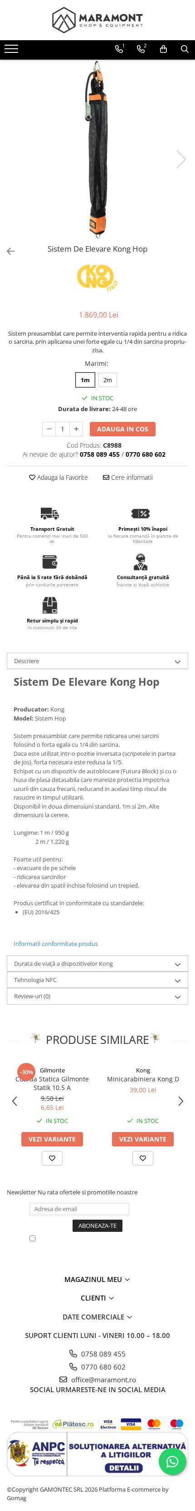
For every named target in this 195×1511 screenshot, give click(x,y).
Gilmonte (52, 1070)
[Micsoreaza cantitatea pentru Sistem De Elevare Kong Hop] (49, 429)
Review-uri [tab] (32, 996)
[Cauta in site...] (185, 49)
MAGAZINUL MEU (94, 1279)
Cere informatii (131, 477)
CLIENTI (94, 1297)
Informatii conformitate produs (56, 944)
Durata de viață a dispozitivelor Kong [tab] (63, 963)
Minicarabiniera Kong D (143, 1079)
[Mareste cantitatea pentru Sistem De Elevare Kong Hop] (76, 429)
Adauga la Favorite (61, 477)
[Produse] (12, 51)
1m (85, 380)
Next (181, 159)
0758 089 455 (102, 1353)
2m (107, 380)
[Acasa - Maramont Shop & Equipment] (97, 20)
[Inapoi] (7, 251)
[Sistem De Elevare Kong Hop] (97, 150)
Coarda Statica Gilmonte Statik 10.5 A (52, 1083)
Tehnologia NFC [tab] (35, 980)
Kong (143, 1070)
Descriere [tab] (26, 661)
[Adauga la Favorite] (52, 1158)
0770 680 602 (102, 1366)
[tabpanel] (97, 150)
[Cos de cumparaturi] (163, 49)
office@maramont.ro (102, 1379)
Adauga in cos (122, 429)
